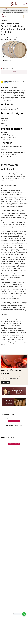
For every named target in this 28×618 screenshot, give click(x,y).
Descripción (4, 87)
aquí (15, 157)
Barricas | (18, 38)
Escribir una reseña (14, 421)
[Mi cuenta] (23, 3)
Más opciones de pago (14, 79)
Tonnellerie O (4, 20)
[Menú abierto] (1, 3)
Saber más (6, 82)
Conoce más (5, 382)
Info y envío (13, 87)
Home (5, 8)
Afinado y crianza (11, 38)
